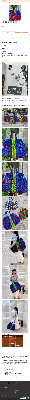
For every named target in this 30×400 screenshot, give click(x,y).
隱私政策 (16, 386)
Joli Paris (17, 393)
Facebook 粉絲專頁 (4, 395)
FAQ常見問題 (16, 385)
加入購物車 (8, 32)
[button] (26, 13)
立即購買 (21, 32)
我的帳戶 (16, 388)
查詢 (15, 387)
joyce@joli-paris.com (19, 391)
